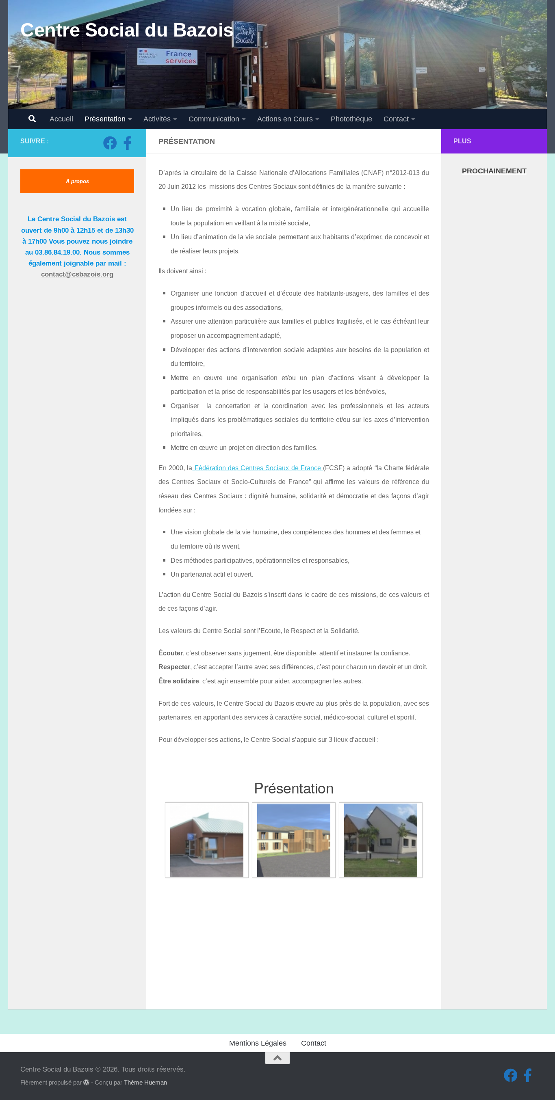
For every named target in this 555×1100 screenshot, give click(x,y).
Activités (157, 119)
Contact (396, 119)
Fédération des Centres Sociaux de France (257, 468)
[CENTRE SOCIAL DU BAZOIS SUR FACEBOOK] (110, 143)
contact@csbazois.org (77, 274)
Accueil (61, 119)
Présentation (105, 119)
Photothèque (351, 119)
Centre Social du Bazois (127, 30)
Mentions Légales (257, 1043)
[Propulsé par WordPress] (86, 1083)
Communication (214, 119)
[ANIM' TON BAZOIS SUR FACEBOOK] (127, 143)
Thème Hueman (145, 1082)
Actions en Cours (285, 119)
